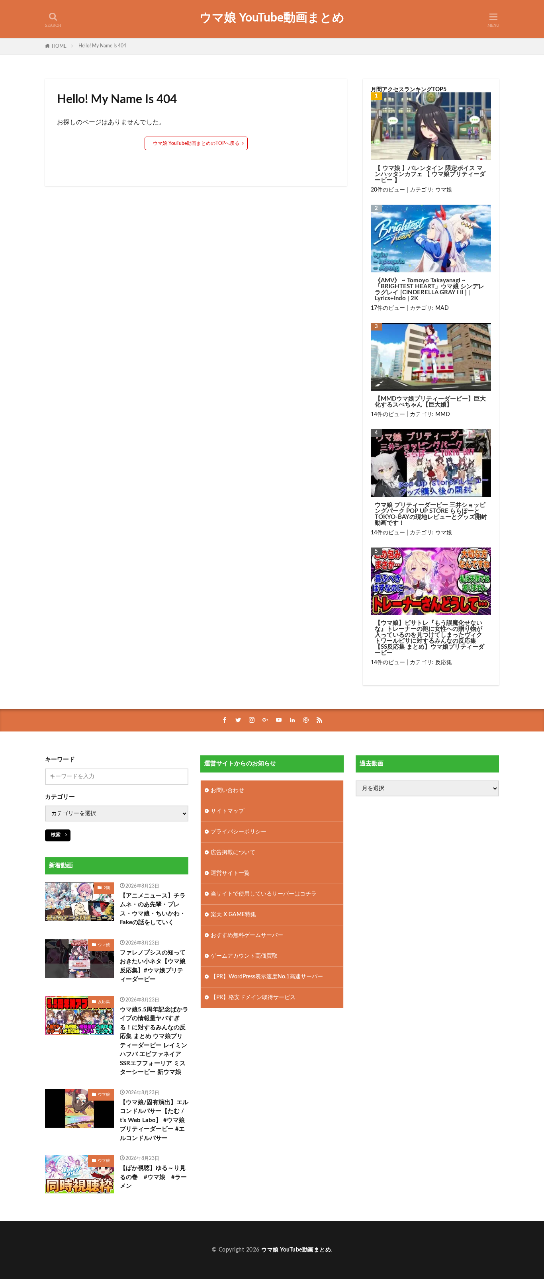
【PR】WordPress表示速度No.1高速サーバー (267, 977)
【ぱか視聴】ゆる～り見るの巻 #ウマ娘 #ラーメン (153, 1177)
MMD (442, 414)
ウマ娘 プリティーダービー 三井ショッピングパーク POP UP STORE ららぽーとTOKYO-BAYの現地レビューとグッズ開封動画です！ (431, 514)
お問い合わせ (227, 790)
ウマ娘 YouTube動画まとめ (272, 18)
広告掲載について (233, 852)
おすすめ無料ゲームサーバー (247, 935)
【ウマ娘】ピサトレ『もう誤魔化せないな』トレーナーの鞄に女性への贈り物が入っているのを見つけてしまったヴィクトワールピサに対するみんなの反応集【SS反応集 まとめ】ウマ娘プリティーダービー (429, 638)
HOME (59, 46)
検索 (56, 834)
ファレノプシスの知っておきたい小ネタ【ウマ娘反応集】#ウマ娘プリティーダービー (153, 966)
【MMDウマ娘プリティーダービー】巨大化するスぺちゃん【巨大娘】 (430, 402)
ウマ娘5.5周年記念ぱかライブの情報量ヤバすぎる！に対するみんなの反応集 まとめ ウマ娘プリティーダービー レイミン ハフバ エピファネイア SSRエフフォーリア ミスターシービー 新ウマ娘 (154, 1041)
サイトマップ (227, 811)
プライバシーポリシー (238, 832)
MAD (442, 308)
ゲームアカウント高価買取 (244, 956)
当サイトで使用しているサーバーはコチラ (264, 894)
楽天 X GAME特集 (233, 914)
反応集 (443, 662)
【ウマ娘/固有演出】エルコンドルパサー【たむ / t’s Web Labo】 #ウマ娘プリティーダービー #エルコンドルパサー (154, 1120)
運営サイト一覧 (230, 873)
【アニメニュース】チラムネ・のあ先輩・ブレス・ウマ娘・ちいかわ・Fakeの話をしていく (153, 909)
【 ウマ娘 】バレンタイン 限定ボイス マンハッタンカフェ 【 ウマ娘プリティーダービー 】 (430, 174)
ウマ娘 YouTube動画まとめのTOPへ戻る (196, 143)
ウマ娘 (443, 190)
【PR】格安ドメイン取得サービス (253, 997)
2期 (107, 888)
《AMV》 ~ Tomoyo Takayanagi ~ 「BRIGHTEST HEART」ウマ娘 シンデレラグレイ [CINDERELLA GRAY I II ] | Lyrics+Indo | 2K (429, 289)
